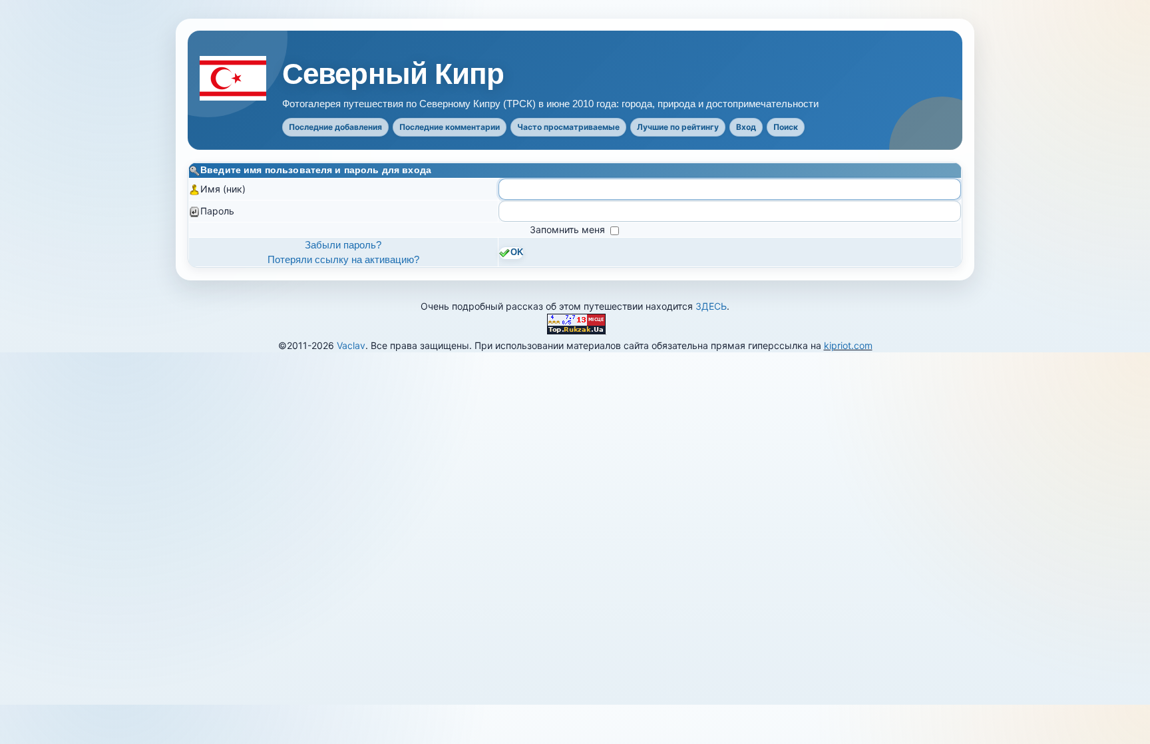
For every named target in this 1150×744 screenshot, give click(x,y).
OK (516, 252)
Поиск (785, 127)
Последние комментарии (449, 127)
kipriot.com (848, 345)
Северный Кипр (393, 74)
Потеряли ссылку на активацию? (343, 259)
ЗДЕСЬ (711, 306)
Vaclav (351, 345)
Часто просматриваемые (568, 127)
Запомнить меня (569, 229)
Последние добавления (335, 127)
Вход (746, 127)
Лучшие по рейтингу (678, 127)
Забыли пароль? (343, 244)
